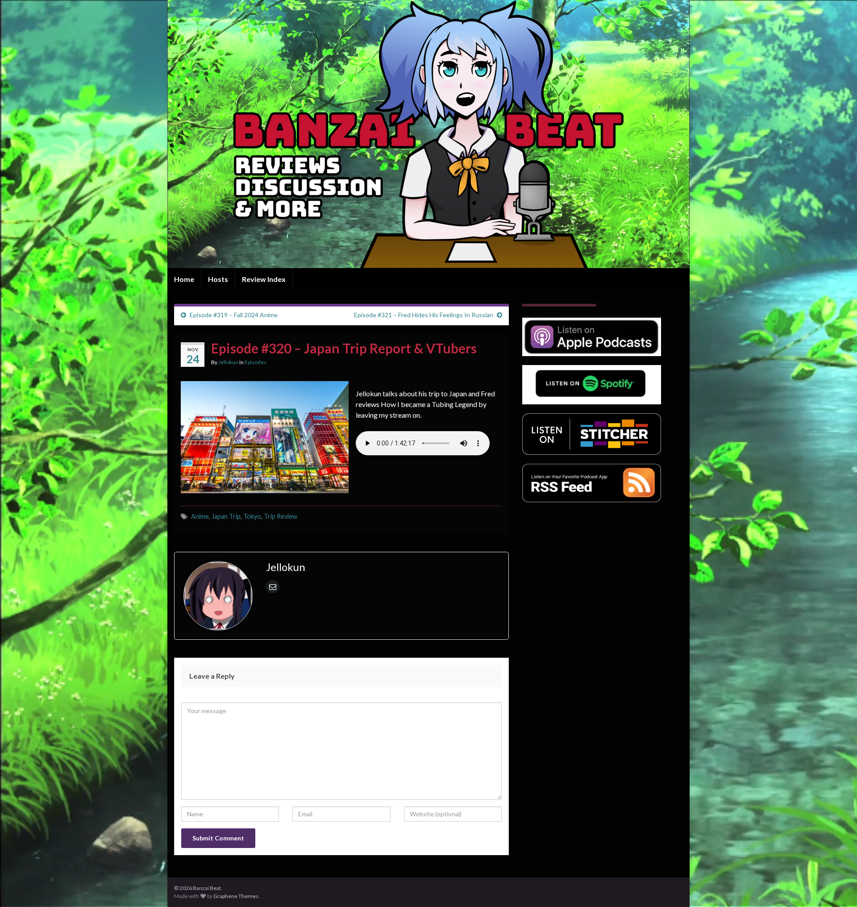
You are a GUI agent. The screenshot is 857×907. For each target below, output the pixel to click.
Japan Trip (226, 516)
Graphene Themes (235, 896)
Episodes (255, 362)
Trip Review (280, 516)
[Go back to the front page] (428, 134)
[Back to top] (837, 887)
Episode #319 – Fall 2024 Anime (234, 315)
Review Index (264, 279)
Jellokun (228, 362)
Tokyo (252, 516)
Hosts (218, 279)
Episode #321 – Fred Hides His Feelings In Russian (423, 315)
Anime (200, 516)
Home (184, 279)
